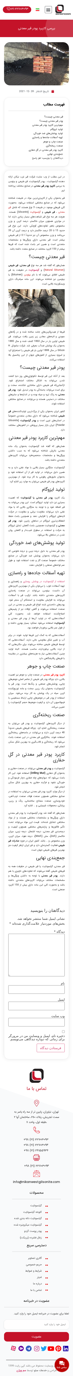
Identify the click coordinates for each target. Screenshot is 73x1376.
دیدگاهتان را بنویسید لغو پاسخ (47, 158)
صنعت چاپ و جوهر (53, 141)
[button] (48, 9)
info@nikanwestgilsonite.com (36, 1182)
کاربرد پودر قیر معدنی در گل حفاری (46, 150)
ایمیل (61, 999)
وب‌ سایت (58, 1016)
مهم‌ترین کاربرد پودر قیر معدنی (47, 125)
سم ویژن (21, 1370)
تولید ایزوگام (56, 129)
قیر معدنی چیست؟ (53, 116)
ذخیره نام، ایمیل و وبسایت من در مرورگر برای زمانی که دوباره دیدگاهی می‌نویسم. (36, 1037)
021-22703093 (19, 8)
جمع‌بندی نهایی (55, 154)
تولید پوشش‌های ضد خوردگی (48, 133)
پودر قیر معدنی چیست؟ (51, 121)
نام (63, 983)
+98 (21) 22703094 (36, 1145)
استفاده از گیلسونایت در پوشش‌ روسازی (44, 581)
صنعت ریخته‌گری (54, 145)
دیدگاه (59, 931)
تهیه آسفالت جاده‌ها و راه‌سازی (47, 137)
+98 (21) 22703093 (36, 1139)
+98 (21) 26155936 (36, 1150)
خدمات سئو (40, 1370)
